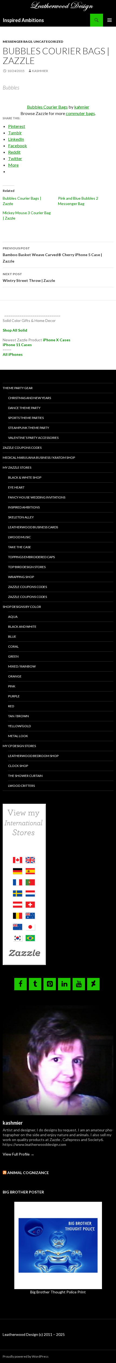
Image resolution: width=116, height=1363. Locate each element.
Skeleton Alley (21, 517)
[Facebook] (20, 984)
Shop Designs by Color (22, 607)
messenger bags (17, 42)
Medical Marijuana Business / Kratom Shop (39, 457)
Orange (15, 676)
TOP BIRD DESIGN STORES (27, 567)
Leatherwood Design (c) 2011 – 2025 (34, 1334)
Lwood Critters (21, 786)
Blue (12, 636)
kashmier (40, 71)
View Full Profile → (18, 1154)
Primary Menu (109, 20)
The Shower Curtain (25, 776)
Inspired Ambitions (23, 20)
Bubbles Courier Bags (47, 106)
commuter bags (80, 113)
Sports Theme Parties (26, 418)
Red (11, 706)
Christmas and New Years (29, 398)
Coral (13, 646)
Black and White (22, 627)
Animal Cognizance (28, 1172)
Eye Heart (16, 487)
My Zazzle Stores (17, 467)
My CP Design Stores (19, 746)
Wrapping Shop (21, 577)
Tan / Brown (18, 716)
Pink (11, 686)
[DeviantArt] (93, 984)
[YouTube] (79, 984)
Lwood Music (19, 537)
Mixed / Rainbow (22, 666)
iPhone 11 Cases (17, 344)
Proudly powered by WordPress (26, 1356)
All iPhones (13, 354)
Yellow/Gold (19, 726)
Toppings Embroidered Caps (31, 557)
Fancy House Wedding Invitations (36, 497)
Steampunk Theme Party (28, 428)
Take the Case (19, 547)
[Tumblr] (35, 984)
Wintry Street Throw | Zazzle (29, 277)
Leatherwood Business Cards (33, 527)
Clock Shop (18, 766)
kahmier (81, 106)
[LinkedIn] (64, 984)
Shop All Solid (15, 330)
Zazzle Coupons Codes (22, 448)
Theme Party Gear (18, 388)
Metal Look (18, 736)
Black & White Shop (24, 477)
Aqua (13, 617)
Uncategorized (48, 42)
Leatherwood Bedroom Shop (33, 756)
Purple (14, 696)
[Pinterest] (49, 984)
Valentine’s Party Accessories (33, 438)
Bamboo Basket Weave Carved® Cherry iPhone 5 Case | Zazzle (52, 254)
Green (13, 656)
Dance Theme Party (24, 408)
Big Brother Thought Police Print (58, 1292)
